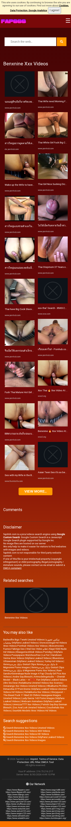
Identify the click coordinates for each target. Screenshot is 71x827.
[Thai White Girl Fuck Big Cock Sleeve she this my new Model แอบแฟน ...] (53, 136)
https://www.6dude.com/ (18, 797)
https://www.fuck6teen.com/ (53, 794)
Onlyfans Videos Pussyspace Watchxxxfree (33, 653)
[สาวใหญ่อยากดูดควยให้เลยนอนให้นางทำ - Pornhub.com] (20, 137)
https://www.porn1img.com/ (53, 809)
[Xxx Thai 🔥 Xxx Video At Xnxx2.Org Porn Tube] (53, 384)
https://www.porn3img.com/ (53, 813)
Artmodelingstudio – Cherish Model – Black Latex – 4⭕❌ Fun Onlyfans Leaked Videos (35, 678)
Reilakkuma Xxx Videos (37, 692)
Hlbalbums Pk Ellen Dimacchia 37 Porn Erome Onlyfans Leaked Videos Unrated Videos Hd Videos (35, 689)
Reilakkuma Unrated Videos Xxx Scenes (40, 682)
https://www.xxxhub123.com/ (18, 811)
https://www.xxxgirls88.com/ (53, 790)
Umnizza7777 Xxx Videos (26, 704)
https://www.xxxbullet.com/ (18, 809)
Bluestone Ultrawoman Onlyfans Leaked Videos (33, 660)
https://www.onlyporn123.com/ (53, 806)
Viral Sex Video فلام (36, 648)
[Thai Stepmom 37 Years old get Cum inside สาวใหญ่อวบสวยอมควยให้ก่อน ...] (53, 261)
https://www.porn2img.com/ (53, 811)
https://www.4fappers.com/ (18, 790)
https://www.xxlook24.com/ (18, 818)
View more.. (35, 491)
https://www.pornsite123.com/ (18, 802)
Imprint (34, 759)
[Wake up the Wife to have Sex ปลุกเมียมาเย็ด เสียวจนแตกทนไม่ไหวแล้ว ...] (20, 178)
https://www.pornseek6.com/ (53, 799)
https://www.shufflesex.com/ (18, 804)
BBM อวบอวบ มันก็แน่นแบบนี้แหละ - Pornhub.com (31, 433)
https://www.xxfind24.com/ (18, 816)
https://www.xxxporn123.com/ (18, 813)
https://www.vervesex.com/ (18, 806)
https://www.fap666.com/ (18, 799)
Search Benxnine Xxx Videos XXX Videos (28, 730)
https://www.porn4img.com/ (53, 816)
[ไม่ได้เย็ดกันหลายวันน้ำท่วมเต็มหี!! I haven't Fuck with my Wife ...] (53, 219)
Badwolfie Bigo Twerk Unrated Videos (23, 639)
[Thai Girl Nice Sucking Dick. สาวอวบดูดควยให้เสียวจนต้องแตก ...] (53, 178)
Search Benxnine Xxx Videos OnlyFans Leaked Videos (35, 737)
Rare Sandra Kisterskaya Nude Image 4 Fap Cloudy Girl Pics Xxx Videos (34, 673)
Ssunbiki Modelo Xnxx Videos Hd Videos (34, 710)
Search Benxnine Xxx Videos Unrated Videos (30, 727)
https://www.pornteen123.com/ (53, 802)
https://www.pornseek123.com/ (53, 797)
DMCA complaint (12, 568)
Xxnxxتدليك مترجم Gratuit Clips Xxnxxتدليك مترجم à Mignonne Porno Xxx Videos (33, 669)
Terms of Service (48, 759)
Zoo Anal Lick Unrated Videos (29, 707)
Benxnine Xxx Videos (16, 617)
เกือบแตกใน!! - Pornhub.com (53, 349)
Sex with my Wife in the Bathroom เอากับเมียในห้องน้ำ (33, 475)
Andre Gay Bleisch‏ (22, 676)
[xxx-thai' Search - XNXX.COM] (53, 302)
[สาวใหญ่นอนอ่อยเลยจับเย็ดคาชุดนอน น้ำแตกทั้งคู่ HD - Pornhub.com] (20, 261)
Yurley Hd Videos (54, 661)
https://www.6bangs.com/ (18, 794)
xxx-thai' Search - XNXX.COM (53, 308)
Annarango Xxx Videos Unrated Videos (24, 685)
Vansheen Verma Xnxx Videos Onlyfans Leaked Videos (32, 657)
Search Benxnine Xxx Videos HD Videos (27, 734)
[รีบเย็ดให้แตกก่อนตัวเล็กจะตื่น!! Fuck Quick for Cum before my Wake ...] (20, 344)
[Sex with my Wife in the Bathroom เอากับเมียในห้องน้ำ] (20, 469)
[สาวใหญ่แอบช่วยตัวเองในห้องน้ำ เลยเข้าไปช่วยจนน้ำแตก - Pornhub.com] (20, 220)
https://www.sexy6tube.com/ (53, 792)
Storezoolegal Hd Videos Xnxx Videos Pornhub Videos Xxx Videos (35, 644)
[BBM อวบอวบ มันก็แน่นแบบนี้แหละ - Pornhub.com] (20, 427)
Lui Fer (45, 655)
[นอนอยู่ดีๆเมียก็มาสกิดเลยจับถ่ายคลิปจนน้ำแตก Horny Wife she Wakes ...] (20, 95)
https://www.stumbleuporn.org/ (53, 818)
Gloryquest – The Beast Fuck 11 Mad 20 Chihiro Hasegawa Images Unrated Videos (34, 695)
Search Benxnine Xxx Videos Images (26, 740)
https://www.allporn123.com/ (53, 804)
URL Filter (35, 762)
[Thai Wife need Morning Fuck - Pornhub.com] (53, 95)
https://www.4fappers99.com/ (18, 792)
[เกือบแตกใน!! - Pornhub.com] (53, 343)
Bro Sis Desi (10, 682)
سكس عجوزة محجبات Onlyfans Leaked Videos (31, 641)
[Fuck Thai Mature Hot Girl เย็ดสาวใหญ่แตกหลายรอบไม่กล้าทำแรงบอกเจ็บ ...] (20, 386)
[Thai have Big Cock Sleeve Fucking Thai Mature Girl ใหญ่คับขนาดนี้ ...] (20, 303)
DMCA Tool (47, 762)
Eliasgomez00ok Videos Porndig (34, 652)
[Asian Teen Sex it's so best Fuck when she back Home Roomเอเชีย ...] (53, 466)
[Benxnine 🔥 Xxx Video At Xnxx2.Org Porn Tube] (53, 425)
